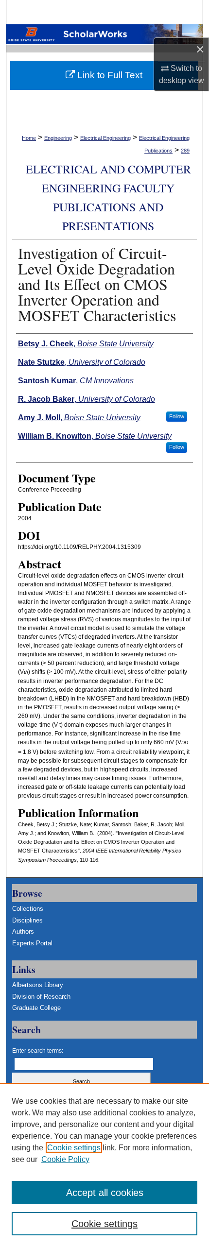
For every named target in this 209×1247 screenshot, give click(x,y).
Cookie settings (74, 1148)
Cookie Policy (65, 1159)
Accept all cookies (104, 1192)
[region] (104, 1165)
